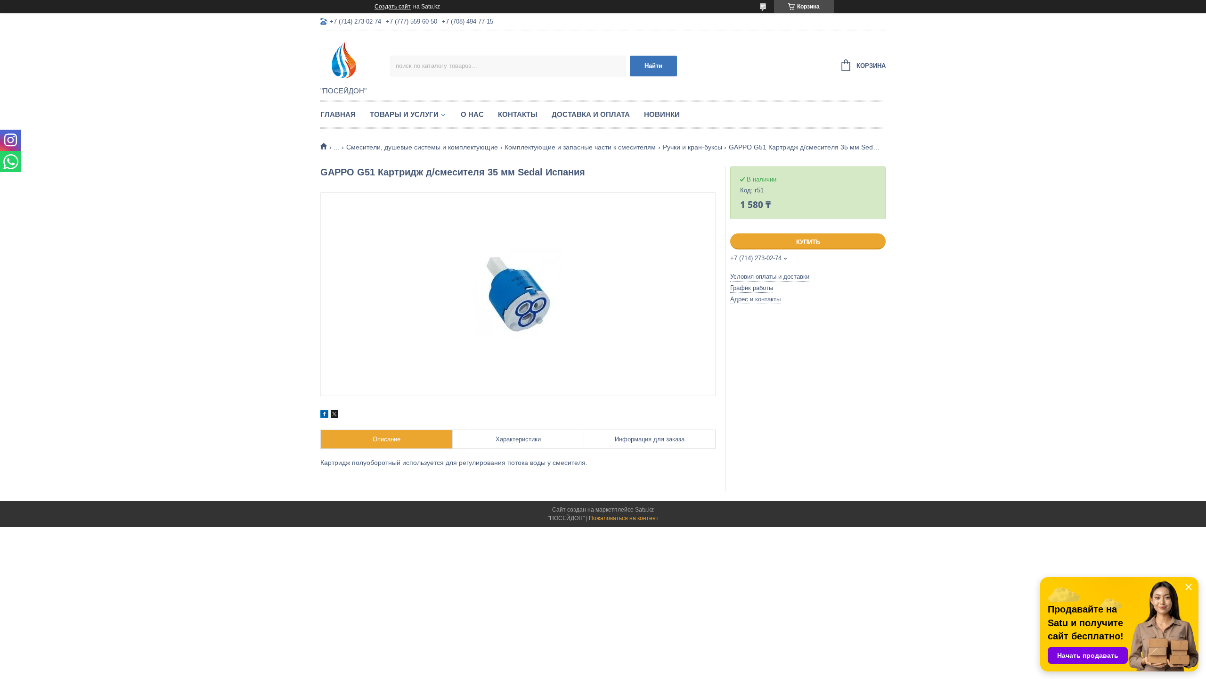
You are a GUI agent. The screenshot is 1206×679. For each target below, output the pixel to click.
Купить (808, 242)
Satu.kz (644, 509)
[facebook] (324, 415)
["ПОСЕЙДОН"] (355, 59)
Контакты (518, 114)
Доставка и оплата (591, 114)
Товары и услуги (404, 114)
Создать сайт (393, 6)
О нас (472, 114)
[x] (334, 415)
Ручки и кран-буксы (692, 147)
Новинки (662, 114)
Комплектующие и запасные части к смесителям (580, 147)
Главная (338, 114)
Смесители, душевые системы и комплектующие (422, 147)
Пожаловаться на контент (624, 518)
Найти (653, 65)
